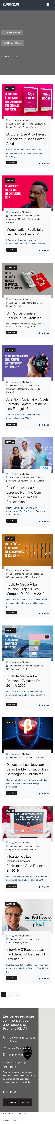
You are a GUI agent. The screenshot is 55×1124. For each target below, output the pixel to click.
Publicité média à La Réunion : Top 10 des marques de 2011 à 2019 (25, 589)
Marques (19, 577)
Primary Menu (48, 4)
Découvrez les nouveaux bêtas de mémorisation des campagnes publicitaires (27, 769)
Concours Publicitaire (24, 477)
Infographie (11, 219)
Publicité (17, 127)
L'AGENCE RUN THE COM (17, 1102)
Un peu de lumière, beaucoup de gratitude (23, 315)
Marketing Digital (25, 219)
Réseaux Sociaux (30, 127)
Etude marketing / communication (24, 215)
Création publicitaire (24, 123)
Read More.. (11, 162)
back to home (13, 32)
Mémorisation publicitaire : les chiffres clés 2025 (26, 231)
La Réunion (40, 123)
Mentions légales (10, 1120)
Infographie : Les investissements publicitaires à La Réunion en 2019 (25, 863)
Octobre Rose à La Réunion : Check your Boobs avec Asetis (27, 139)
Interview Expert (13, 942)
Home (10, 43)
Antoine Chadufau (23, 120)
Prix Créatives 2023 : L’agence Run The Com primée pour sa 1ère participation (23, 494)
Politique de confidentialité (14, 1113)
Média (9, 127)
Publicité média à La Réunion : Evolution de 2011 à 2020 (23, 681)
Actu (11, 123)
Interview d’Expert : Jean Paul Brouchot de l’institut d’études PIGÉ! (25, 954)
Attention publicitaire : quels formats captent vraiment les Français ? (27, 404)
